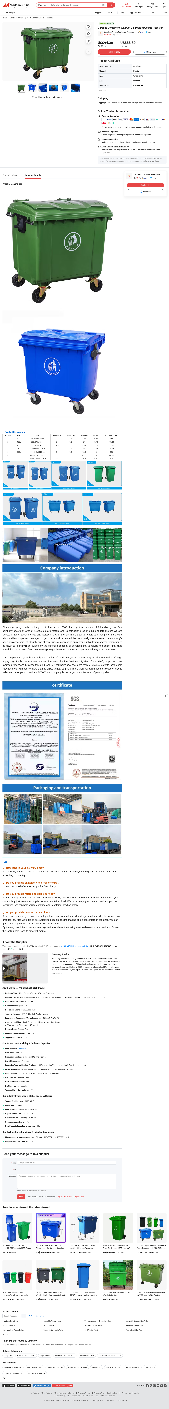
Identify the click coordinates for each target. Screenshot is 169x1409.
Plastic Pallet (24, 1048)
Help (122, 13)
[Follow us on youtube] (158, 1385)
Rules (165, 13)
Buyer (110, 13)
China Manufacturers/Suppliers (64, 1393)
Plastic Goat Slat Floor (134, 1330)
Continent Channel (113, 1393)
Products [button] (42, 5)
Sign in (164, 6)
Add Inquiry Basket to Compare (48, 97)
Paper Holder (45, 1355)
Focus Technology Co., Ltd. (67, 1400)
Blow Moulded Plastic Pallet (13, 1330)
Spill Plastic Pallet (91, 1330)
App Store (9, 1385)
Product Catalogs (37, 1316)
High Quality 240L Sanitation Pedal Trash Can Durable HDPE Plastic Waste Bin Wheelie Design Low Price (118, 1248)
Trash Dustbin (150, 1367)
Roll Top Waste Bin (87, 1355)
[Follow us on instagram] (154, 1385)
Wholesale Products (84, 1393)
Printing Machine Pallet (134, 1325)
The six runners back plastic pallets (97, 1321)
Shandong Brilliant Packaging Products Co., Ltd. (120, 32)
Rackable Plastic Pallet (52, 1321)
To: (15, 1169)
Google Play (24, 1385)
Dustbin (50, 18)
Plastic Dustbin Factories (77, 1367)
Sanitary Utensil (38, 18)
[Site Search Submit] (111, 5)
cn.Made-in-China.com (107, 1396)
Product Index (126, 1393)
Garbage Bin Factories (13, 1367)
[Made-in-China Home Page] (15, 5)
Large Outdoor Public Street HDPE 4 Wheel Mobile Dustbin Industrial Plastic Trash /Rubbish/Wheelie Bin (51, 1295)
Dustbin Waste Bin (133, 1367)
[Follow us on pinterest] (161, 1385)
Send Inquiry (114, 52)
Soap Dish (8, 1355)
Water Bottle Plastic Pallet (53, 1330)
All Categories (11, 13)
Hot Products (34, 1393)
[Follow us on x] (151, 1385)
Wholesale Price (99, 1393)
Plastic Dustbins (50, 1325)
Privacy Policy (122, 1400)
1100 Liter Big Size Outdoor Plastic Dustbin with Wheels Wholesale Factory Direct (83, 1248)
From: (14, 1163)
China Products (46, 1393)
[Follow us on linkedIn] (165, 1385)
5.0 (137, 178)
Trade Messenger (41, 1385)
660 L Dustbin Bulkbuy (36, 1373)
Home (4, 18)
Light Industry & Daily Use (19, 18)
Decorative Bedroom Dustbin (110, 1355)
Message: (12, 1176)
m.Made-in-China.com (90, 1396)
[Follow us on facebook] (147, 1385)
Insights (136, 1393)
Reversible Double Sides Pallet (137, 1321)
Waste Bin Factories (55, 1367)
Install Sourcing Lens (64, 1385)
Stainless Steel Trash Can (64, 1355)
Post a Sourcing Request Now (71, 1197)
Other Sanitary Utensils (26, 1355)
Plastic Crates (7, 1325)
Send (21, 1196)
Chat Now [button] (151, 52)
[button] (103, 5)
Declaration (110, 1400)
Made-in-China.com (73, 1396)
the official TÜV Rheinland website (74, 946)
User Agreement (98, 1400)
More (4, 1378)
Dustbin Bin (96, 1367)
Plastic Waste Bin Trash (13, 1373)
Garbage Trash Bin (113, 1367)
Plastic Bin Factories (34, 1367)
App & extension (136, 13)
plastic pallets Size (9, 1321)
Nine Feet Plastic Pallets (93, 1325)
